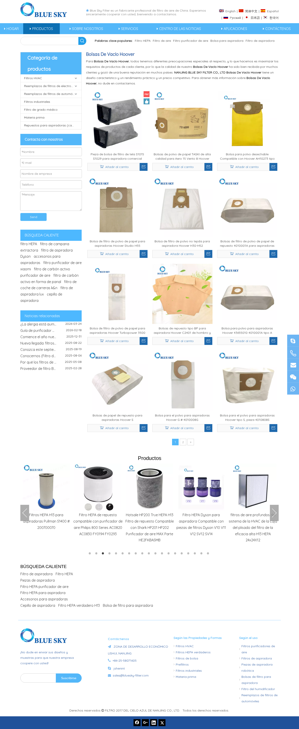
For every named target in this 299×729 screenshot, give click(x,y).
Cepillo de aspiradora (37, 605)
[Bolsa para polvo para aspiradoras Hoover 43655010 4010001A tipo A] (247, 293)
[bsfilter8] (293, 376)
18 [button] (202, 553)
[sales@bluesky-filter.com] (293, 364)
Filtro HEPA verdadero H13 (79, 605)
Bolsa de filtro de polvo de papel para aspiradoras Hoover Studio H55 (117, 243)
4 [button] (110, 553)
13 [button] (169, 553)
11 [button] (156, 553)
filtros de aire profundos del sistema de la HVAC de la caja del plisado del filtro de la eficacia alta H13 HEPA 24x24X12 (253, 527)
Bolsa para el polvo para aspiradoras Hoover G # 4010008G (182, 417)
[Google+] (145, 722)
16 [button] (189, 553)
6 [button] (123, 553)
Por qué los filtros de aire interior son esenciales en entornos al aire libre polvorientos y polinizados (51, 357)
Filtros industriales (37, 102)
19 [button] (208, 553)
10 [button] (149, 553)
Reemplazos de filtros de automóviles (51, 94)
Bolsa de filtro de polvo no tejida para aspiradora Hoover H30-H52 (182, 243)
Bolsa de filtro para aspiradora (128, 605)
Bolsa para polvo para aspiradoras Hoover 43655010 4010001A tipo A (247, 330)
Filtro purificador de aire (190, 41)
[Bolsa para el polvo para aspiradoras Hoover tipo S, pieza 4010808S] (247, 381)
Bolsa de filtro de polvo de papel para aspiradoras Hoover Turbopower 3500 (117, 330)
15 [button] (182, 553)
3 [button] (103, 553)
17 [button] (195, 553)
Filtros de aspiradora (256, 658)
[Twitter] (161, 722)
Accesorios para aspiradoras (44, 599)
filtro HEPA (28, 244)
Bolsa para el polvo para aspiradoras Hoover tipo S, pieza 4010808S (247, 417)
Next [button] (274, 513)
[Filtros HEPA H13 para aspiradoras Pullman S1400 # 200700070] (46, 487)
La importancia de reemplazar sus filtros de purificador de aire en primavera (51, 370)
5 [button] (116, 553)
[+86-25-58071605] (293, 353)
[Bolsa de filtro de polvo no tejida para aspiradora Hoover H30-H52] (182, 206)
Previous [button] (24, 513)
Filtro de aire (162, 41)
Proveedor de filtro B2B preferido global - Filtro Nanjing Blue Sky (51, 364)
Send (33, 217)
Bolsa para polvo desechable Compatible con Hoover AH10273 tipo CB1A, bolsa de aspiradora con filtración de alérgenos (247, 156)
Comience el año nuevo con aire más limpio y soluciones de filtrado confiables (51, 332)
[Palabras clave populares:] (82, 41)
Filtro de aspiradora (260, 41)
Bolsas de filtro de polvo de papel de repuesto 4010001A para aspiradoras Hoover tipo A (247, 243)
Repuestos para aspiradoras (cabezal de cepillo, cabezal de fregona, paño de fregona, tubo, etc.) (52, 125)
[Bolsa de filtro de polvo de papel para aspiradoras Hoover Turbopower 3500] (117, 293)
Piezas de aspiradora (37, 580)
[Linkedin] (153, 722)
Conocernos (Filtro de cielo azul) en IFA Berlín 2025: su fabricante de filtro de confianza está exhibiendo (51, 351)
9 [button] (143, 553)
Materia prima (34, 117)
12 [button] (162, 553)
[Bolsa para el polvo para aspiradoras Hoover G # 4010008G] (182, 381)
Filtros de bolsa (187, 658)
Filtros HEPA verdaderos (193, 652)
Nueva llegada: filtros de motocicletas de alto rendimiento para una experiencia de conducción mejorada (51, 338)
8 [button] (136, 553)
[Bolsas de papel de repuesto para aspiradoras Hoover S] (117, 381)
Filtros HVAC (33, 78)
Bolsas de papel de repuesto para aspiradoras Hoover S (117, 417)
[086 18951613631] (293, 388)
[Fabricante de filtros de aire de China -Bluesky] (45, 635)
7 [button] (130, 553)
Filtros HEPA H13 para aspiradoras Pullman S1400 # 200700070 (46, 521)
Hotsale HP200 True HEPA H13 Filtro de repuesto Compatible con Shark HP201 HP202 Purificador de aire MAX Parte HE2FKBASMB (149, 527)
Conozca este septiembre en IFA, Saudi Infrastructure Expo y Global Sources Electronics (51, 345)
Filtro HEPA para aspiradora (42, 593)
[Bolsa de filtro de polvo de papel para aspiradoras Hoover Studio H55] (117, 206)
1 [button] (90, 553)
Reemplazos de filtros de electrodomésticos (52, 86)
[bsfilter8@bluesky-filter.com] (293, 340)
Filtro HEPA (143, 41)
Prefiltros (182, 664)
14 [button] (176, 553)
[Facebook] (137, 722)
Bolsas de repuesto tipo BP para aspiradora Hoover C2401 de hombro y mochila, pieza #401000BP (182, 330)
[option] (46, 497)
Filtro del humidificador (258, 689)
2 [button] (97, 553)
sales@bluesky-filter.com (131, 675)
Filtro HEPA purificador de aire (44, 586)
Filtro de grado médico (41, 110)
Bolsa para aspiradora (226, 41)
